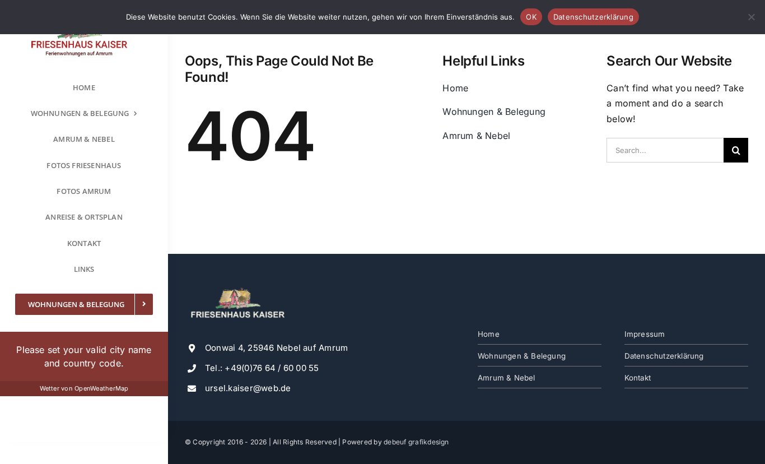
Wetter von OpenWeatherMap (84, 388)
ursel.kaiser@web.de (248, 388)
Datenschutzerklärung (593, 16)
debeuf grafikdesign (416, 442)
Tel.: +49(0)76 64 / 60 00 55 (262, 368)
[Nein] (751, 16)
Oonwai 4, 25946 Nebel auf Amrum (276, 347)
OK (531, 16)
